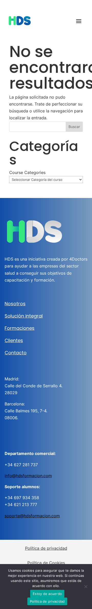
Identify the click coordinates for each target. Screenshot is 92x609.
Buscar (74, 126)
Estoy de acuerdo (47, 594)
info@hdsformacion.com (28, 475)
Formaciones (19, 328)
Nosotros (15, 303)
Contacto (16, 352)
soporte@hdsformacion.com (32, 515)
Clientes (14, 340)
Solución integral (24, 316)
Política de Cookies (46, 562)
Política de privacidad (46, 548)
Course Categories (27, 172)
